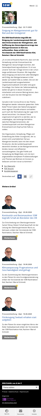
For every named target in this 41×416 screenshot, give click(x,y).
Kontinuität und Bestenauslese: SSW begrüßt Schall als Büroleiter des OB (19, 216)
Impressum (24, 392)
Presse (4, 392)
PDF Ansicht (9, 168)
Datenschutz (14, 392)
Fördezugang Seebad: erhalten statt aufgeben (19, 318)
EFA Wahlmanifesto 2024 (9, 403)
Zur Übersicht (9, 166)
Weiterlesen (9, 238)
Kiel (20, 27)
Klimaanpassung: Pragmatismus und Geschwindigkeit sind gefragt (20, 268)
